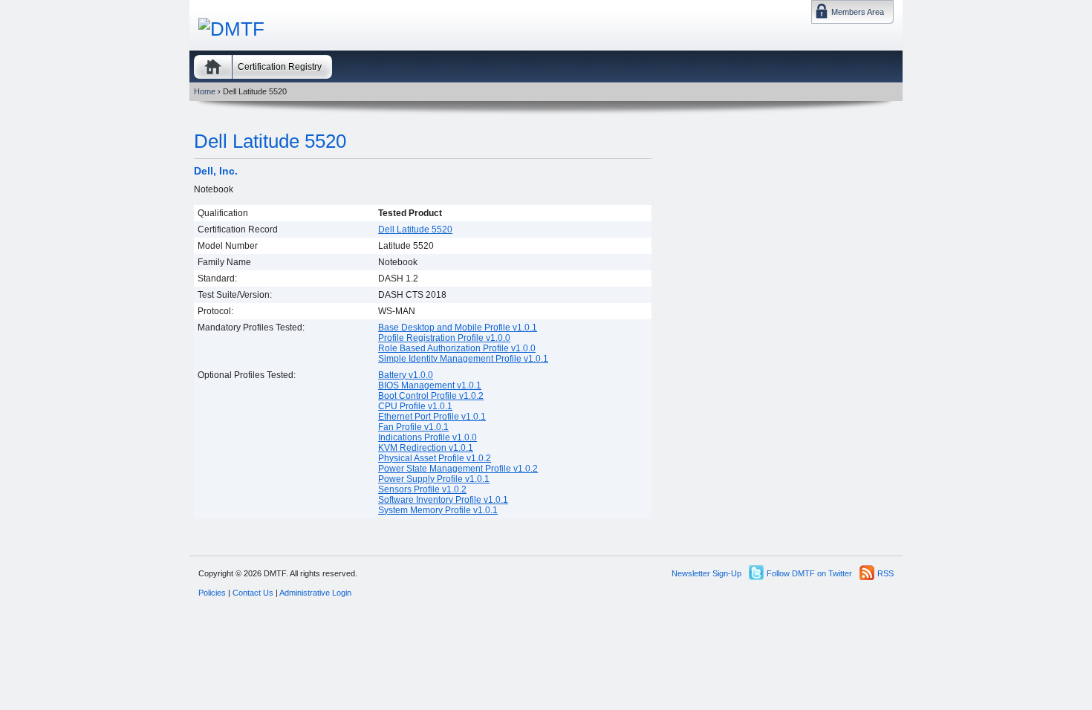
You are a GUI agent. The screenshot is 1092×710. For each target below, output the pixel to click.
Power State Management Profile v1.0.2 (458, 468)
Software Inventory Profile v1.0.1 (443, 500)
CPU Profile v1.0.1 (415, 406)
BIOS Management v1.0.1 (429, 385)
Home (213, 67)
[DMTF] (231, 29)
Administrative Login (315, 592)
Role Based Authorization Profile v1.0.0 (457, 348)
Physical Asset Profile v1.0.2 (434, 458)
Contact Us (253, 592)
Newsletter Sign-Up (706, 573)
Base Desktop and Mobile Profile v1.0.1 (457, 327)
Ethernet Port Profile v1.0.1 (432, 416)
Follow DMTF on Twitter (809, 573)
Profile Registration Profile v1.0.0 (444, 338)
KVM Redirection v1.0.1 (425, 448)
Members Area (857, 11)
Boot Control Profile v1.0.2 (431, 396)
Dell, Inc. (216, 171)
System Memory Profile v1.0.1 (438, 510)
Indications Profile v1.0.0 (427, 437)
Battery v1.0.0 (405, 375)
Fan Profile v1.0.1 (413, 427)
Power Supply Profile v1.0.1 (434, 479)
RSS (885, 573)
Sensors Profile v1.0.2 (422, 489)
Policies (212, 592)
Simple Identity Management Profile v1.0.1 (463, 359)
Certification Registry (280, 67)
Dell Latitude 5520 (270, 141)
